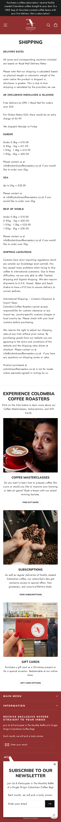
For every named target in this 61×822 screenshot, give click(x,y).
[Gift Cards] (30, 629)
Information (14, 705)
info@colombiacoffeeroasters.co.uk (22, 165)
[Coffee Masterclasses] (30, 445)
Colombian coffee (16, 579)
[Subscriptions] (30, 537)
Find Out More (30, 502)
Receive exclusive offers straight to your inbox (26, 718)
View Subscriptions (30, 594)
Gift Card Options (30, 683)
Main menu (12, 696)
